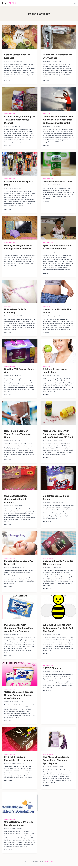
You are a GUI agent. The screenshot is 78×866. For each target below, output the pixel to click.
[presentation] (19, 37)
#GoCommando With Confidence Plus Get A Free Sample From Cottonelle (18, 628)
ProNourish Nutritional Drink (57, 181)
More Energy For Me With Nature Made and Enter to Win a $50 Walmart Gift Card (58, 434)
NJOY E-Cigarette (52, 668)
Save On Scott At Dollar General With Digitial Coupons (16, 499)
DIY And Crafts (8, 428)
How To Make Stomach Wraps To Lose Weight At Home (17, 434)
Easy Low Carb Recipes (22, 51)
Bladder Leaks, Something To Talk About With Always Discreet (19, 119)
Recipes (31, 51)
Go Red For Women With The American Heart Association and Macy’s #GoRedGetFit (58, 119)
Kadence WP (49, 861)
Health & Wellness (9, 51)
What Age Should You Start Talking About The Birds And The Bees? (58, 628)
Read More (8, 80)
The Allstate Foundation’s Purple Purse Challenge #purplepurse (56, 760)
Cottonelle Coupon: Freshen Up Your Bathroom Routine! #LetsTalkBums (18, 695)
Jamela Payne (9, 61)
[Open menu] (74, 3)
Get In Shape (46, 51)
